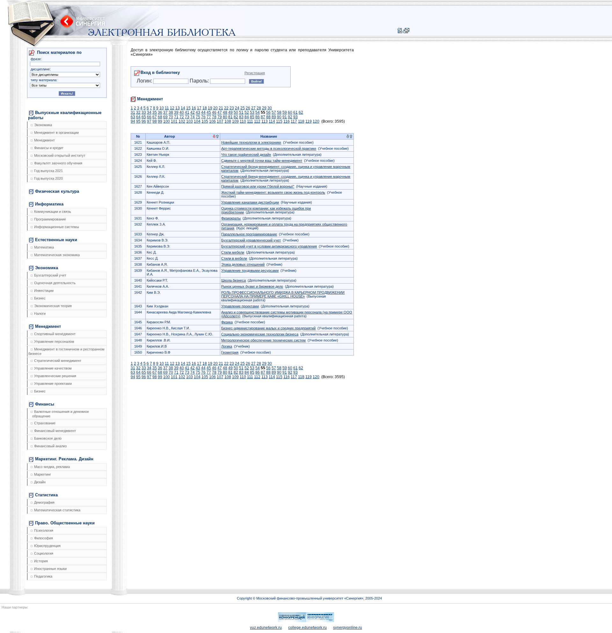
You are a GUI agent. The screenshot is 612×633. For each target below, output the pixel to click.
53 (252, 112)
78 (214, 117)
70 (171, 117)
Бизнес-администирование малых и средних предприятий (268, 328)
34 (149, 112)
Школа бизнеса (233, 280)
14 (183, 108)
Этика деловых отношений (243, 264)
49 (230, 112)
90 (279, 117)
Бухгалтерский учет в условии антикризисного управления (269, 246)
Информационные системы (56, 227)
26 (248, 108)
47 (219, 112)
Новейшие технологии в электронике (251, 142)
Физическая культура (57, 191)
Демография (44, 502)
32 (138, 112)
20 (215, 108)
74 (192, 117)
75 (198, 117)
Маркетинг (42, 474)
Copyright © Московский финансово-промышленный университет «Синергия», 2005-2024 (309, 598)
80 (225, 117)
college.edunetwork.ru (307, 627)
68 (160, 117)
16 (194, 108)
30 (269, 108)
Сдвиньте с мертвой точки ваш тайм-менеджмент (261, 160)
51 (241, 112)
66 (149, 117)
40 (181, 112)
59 (284, 112)
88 (268, 117)
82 (236, 117)
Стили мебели (232, 252)
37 (165, 112)
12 (172, 108)
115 (279, 121)
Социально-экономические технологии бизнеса (259, 334)
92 (290, 117)
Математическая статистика (57, 510)
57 (274, 112)
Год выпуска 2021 (48, 171)
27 (253, 108)
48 (225, 112)
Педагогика (43, 576)
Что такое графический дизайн (246, 154)
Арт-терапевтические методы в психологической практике (268, 148)
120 (316, 121)
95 (138, 121)
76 (203, 117)
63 (133, 117)
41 (187, 112)
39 (176, 112)
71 (176, 117)
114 (272, 121)
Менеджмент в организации (56, 132)
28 (259, 108)
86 (257, 117)
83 (241, 117)
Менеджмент (44, 140)
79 (219, 117)
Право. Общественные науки (65, 523)
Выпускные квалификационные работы (64, 115)
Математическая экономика (57, 255)
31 (133, 112)
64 (138, 117)
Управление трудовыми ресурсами (250, 270)
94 (133, 121)
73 (187, 117)
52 (246, 112)
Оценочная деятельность (55, 283)
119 (308, 121)
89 (274, 117)
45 (209, 112)
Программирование (50, 219)
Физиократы (231, 218)
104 (197, 121)
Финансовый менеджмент (55, 431)
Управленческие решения (55, 376)
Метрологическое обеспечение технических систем (263, 340)
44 (203, 112)
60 (290, 112)
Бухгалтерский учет (50, 275)
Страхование (44, 423)
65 (144, 117)
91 (284, 117)
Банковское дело (48, 438)
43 (198, 112)
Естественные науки (56, 239)
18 (204, 108)
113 (264, 121)
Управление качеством (53, 368)
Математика (44, 247)
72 (181, 117)
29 (264, 108)
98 (154, 121)
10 (161, 108)
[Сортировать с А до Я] (214, 137)
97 (149, 121)
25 (242, 108)
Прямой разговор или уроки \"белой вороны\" (257, 186)
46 (214, 112)
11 (167, 108)
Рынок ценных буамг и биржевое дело (252, 286)
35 (154, 112)
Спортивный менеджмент (55, 334)
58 (279, 112)
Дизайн (40, 482)
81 (230, 117)
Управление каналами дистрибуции (250, 202)
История (41, 561)
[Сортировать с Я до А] (217, 137)
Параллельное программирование (249, 234)
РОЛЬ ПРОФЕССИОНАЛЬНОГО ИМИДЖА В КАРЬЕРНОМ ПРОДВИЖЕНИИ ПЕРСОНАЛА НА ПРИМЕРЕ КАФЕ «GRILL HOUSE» (283, 294)
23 (231, 108)
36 (160, 112)
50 (236, 112)
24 (237, 108)
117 (294, 121)
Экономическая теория (53, 306)
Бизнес (40, 298)
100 (166, 121)
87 (263, 117)
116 (286, 121)
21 (221, 108)
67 (154, 117)
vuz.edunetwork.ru (266, 627)
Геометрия (229, 352)
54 (257, 112)
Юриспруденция (47, 546)
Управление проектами (53, 383)
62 (301, 112)
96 (144, 121)
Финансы (44, 404)
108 (227, 121)
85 (252, 117)
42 (192, 112)
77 (209, 117)
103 (189, 121)
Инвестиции (44, 290)
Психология (43, 530)
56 (268, 112)
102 (181, 121)
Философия (43, 538)
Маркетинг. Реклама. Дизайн (64, 459)
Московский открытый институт (59, 155)
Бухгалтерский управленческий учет (251, 240)
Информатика (49, 204)
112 (257, 121)
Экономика (43, 125)
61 (295, 112)
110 (243, 121)
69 (165, 117)
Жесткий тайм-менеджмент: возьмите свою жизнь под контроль (273, 192)
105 (204, 121)
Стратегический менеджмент (57, 361)
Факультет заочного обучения (58, 163)
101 (174, 121)
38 (171, 112)
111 (250, 121)
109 (235, 121)
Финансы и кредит (48, 148)
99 (160, 121)
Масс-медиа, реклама (52, 467)
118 (301, 121)
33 (144, 112)
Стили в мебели (234, 258)
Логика (226, 346)
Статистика (46, 495)
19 (210, 108)
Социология (43, 553)
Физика (227, 322)
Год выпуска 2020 (48, 178)
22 (226, 108)
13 (177, 108)
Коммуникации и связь (52, 211)
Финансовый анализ (50, 446)
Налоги (40, 313)
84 (246, 117)
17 (199, 108)
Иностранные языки (50, 569)
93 (295, 117)
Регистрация (254, 73)
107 (220, 121)
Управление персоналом (54, 341)
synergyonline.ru (347, 627)
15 (188, 108)
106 (212, 121)
